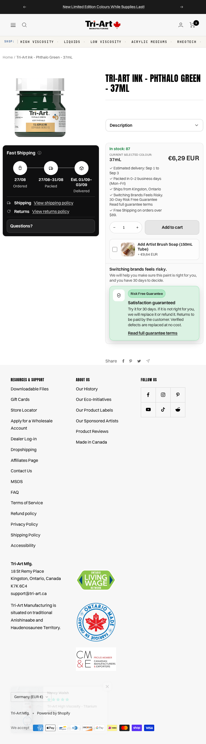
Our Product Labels (94, 410)
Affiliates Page (24, 460)
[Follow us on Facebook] (148, 394)
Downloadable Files (30, 388)
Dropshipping (23, 449)
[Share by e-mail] (148, 361)
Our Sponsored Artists (97, 420)
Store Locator (24, 410)
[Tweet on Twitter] (139, 361)
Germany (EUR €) (28, 696)
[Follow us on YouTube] (148, 409)
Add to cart (172, 227)
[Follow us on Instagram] (163, 394)
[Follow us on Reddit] (177, 409)
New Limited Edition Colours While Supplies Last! (104, 6)
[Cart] (192, 25)
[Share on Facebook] (123, 361)
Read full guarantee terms (131, 204)
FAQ (15, 492)
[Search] (24, 25)
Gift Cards (20, 399)
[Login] (180, 25)
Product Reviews (92, 431)
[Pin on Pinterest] (130, 361)
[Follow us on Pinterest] (177, 394)
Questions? (21, 225)
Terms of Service (27, 502)
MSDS (17, 481)
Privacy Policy (24, 524)
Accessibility (23, 545)
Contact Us (21, 470)
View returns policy (50, 211)
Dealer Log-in (24, 438)
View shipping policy (53, 202)
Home (8, 57)
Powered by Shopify (53, 713)
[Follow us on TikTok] (163, 409)
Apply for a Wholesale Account (32, 424)
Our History (87, 388)
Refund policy (23, 513)
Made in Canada (91, 442)
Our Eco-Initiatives (93, 399)
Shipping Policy (25, 535)
